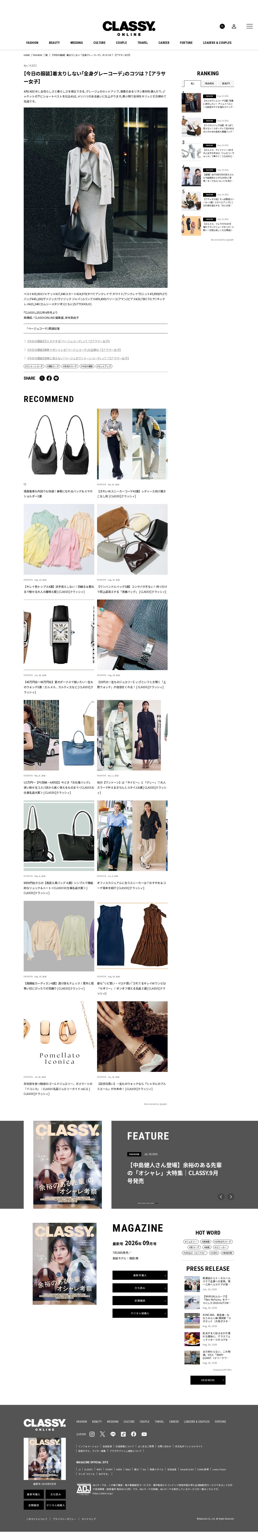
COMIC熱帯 (203, 1469)
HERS (119, 1469)
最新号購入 (140, 1275)
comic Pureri (219, 1469)
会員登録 (107, 1446)
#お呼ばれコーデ (222, 1241)
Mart (128, 1469)
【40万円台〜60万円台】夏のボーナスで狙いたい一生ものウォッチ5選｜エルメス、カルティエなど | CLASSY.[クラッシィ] (58, 687)
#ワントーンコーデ (34, 366)
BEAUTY (54, 42)
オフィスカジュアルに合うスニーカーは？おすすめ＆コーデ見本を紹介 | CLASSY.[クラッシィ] (131, 885)
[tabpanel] (129, 1165)
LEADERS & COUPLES (217, 42)
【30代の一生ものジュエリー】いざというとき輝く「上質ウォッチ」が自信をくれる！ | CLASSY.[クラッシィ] (131, 684)
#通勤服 (206, 1241)
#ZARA (214, 1252)
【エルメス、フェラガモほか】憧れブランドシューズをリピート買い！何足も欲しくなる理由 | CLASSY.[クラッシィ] (218, 227)
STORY (109, 1469)
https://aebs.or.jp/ (103, 1493)
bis (144, 1469)
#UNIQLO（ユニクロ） (195, 1252)
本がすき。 (104, 1474)
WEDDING (76, 42)
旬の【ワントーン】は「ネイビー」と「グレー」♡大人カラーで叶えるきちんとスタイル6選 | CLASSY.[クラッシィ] (132, 787)
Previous (221, 1196)
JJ (79, 1469)
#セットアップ (104, 366)
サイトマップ (89, 1519)
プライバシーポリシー (64, 1519)
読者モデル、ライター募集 (92, 1451)
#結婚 (207, 1247)
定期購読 (140, 1300)
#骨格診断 (227, 1252)
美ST (136, 1469)
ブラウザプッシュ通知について (126, 1451)
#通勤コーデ (53, 366)
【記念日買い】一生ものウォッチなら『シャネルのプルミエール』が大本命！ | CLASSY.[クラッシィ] (131, 1086)
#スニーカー (221, 1247)
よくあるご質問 (146, 1446)
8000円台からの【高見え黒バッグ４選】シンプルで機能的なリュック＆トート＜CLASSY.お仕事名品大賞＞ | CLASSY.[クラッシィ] (58, 888)
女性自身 (172, 1469)
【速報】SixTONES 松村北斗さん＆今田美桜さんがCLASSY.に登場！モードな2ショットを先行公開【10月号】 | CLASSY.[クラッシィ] (218, 177)
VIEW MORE (208, 1380)
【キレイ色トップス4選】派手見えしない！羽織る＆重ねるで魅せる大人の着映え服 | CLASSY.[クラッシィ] (59, 589)
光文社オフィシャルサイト (189, 1446)
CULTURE (99, 42)
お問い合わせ (164, 1446)
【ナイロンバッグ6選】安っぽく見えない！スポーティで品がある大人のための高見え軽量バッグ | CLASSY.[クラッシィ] (218, 128)
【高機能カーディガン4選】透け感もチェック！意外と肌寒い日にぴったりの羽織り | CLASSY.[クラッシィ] (59, 985)
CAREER (163, 42)
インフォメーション (88, 1446)
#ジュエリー (191, 1241)
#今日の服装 (87, 366)
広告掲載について (125, 1446)
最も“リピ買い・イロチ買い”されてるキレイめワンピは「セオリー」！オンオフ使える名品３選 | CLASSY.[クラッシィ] (131, 988)
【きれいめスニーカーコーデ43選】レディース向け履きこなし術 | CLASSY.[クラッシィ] (131, 493)
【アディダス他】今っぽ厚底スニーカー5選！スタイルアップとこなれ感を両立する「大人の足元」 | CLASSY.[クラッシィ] (218, 202)
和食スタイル (157, 1469)
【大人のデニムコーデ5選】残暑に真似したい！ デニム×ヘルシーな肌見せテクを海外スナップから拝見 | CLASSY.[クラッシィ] (218, 104)
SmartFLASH (187, 1469)
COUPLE (121, 42)
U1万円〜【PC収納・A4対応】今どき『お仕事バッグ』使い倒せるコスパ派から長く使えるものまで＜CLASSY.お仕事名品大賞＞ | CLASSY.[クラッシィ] (59, 787)
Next (230, 1196)
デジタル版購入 (140, 1313)
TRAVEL (142, 42)
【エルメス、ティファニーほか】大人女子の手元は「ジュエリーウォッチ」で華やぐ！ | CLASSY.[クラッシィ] (218, 153)
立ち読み (140, 1287)
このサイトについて (36, 1519)
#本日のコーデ (70, 366)
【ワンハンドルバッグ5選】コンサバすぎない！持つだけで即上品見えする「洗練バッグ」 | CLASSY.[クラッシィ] (132, 589)
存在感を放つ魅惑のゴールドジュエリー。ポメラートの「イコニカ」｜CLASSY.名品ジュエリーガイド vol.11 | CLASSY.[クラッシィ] (58, 1089)
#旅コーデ (194, 1247)
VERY (99, 1469)
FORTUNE (186, 42)
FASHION (32, 42)
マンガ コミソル (86, 1474)
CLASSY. (88, 1469)
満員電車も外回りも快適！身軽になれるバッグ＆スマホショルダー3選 (58, 493)
